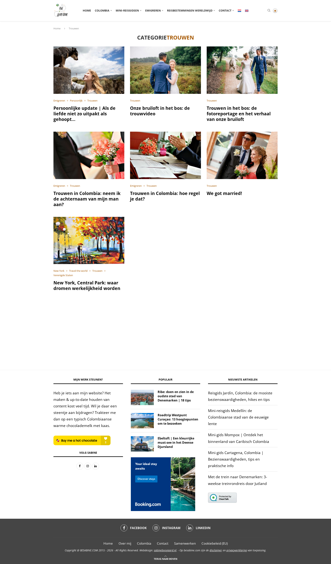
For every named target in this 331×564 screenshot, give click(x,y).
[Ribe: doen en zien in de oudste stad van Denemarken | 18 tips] (142, 397)
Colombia (102, 10)
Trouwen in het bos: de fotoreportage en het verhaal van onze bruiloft (239, 113)
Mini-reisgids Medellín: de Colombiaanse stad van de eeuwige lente (238, 417)
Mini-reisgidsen (127, 10)
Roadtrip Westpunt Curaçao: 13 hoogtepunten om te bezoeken (178, 419)
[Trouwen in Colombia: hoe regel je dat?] (165, 155)
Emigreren (153, 10)
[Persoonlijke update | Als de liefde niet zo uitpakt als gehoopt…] (88, 70)
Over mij (125, 543)
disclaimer (216, 550)
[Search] (269, 11)
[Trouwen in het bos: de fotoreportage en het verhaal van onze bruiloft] (242, 70)
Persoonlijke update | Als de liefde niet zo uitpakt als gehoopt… (84, 113)
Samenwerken (185, 543)
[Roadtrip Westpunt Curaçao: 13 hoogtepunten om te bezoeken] (142, 420)
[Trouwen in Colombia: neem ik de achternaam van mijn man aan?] (88, 155)
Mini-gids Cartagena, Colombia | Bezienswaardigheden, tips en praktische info (235, 459)
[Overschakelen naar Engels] (246, 10)
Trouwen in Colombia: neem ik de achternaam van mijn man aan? (86, 198)
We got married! (224, 193)
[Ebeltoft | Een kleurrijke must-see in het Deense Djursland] (142, 444)
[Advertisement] (165, 333)
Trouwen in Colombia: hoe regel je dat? (165, 196)
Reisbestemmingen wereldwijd (189, 10)
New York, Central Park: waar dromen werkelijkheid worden (86, 285)
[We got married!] (242, 155)
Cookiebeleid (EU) (215, 543)
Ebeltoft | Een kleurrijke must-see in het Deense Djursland (176, 442)
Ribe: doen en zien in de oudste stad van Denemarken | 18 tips (176, 396)
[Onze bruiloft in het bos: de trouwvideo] (165, 70)
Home (87, 10)
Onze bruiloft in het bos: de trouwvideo (160, 111)
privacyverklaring (236, 550)
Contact (225, 10)
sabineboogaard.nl (165, 550)
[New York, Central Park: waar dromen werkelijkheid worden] (88, 240)
